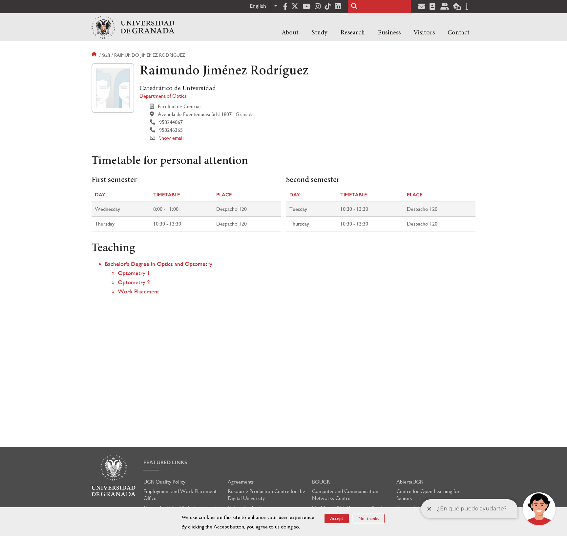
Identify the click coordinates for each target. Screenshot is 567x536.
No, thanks (368, 518)
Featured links (165, 462)
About (290, 33)
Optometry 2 (134, 282)
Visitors (424, 33)
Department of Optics (162, 96)
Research (352, 33)
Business (389, 33)
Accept (336, 518)
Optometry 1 (134, 272)
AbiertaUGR (409, 482)
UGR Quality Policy (164, 482)
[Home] (133, 27)
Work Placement (138, 291)
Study (319, 33)
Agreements (241, 482)
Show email (171, 138)
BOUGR (321, 482)
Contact (459, 33)
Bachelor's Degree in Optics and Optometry (158, 263)
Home (95, 55)
